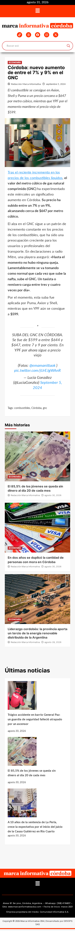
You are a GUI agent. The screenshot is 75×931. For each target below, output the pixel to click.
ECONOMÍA (15, 62)
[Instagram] (46, 34)
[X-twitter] (55, 34)
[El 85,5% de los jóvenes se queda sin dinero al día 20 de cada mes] (35, 753)
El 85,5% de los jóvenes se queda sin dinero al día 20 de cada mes (32, 773)
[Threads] (28, 34)
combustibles (22, 408)
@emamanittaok (42, 366)
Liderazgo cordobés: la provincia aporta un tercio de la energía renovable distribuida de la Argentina (37, 633)
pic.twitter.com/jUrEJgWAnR (37, 371)
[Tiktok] (19, 34)
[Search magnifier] (68, 45)
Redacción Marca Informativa (26, 84)
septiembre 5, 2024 (56, 84)
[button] (37, 11)
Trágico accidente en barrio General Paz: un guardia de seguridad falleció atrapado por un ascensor (35, 719)
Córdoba (36, 408)
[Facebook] (37, 34)
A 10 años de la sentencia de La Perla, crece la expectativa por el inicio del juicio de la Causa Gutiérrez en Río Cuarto (35, 827)
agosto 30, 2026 (52, 495)
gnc (45, 408)
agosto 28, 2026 (52, 642)
